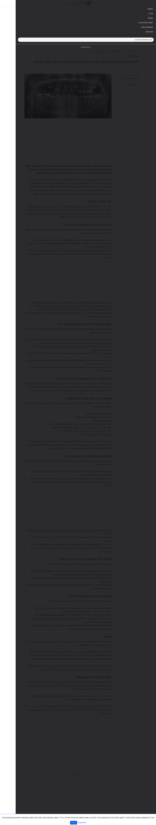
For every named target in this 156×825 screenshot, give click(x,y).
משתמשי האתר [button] (147, 27)
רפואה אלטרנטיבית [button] (145, 23)
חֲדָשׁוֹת (150, 9)
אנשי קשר (149, 32)
